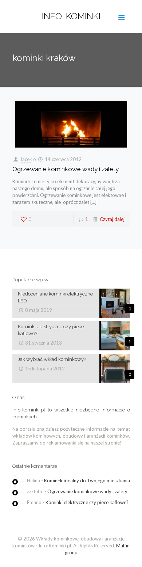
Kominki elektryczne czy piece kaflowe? (87, 502)
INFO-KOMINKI (71, 16)
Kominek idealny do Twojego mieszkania (87, 480)
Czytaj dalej (112, 219)
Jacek (26, 159)
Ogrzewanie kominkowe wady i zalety (65, 169)
